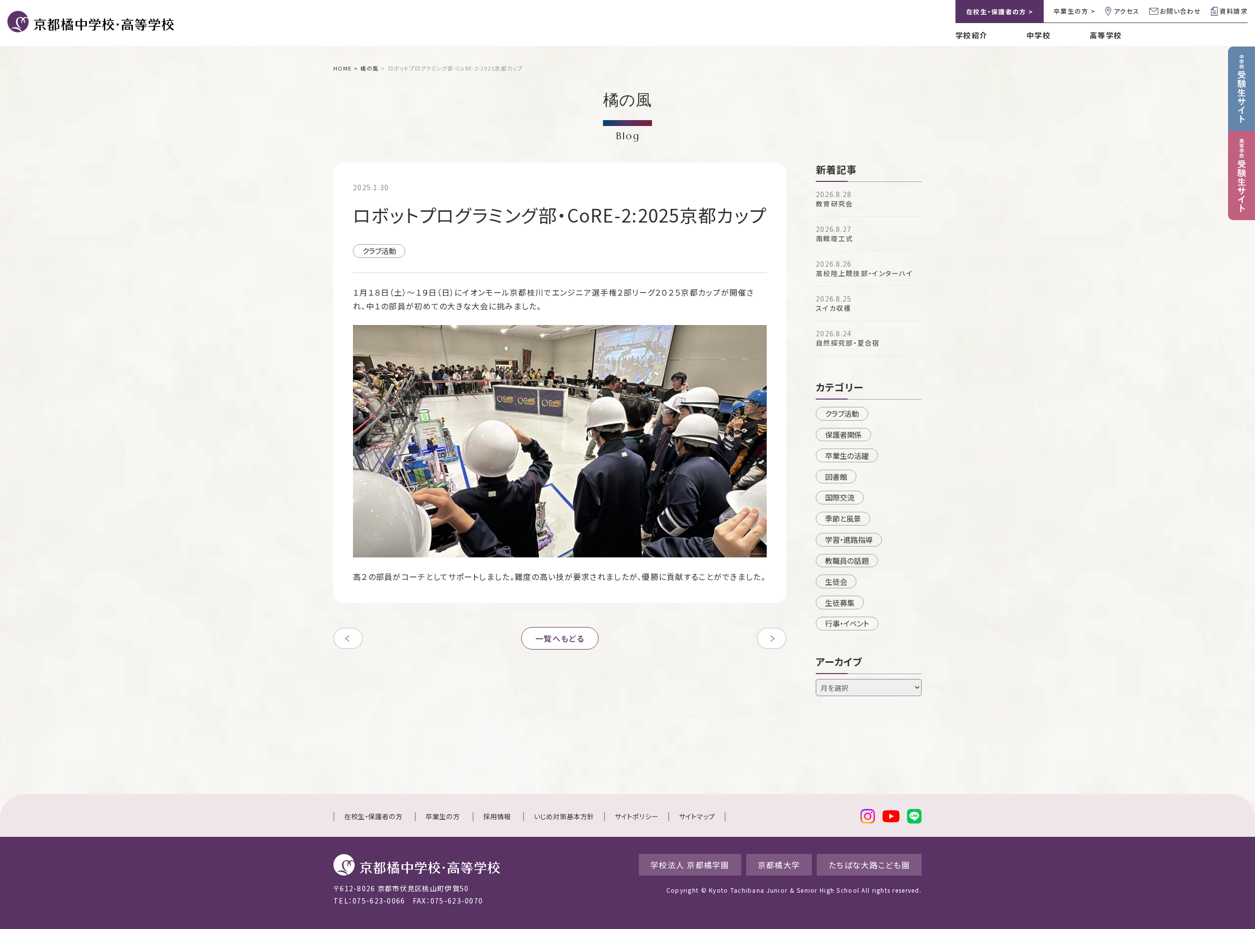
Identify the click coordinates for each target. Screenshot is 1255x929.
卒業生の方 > (1074, 11)
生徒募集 (839, 602)
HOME (342, 68)
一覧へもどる (559, 638)
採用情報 (497, 816)
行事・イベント (847, 623)
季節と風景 (843, 518)
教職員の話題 (847, 560)
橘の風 (369, 68)
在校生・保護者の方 (373, 816)
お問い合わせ (1180, 11)
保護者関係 (843, 434)
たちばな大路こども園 (869, 865)
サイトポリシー (636, 816)
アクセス (1126, 11)
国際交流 (839, 497)
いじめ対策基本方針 (564, 816)
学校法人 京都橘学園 (690, 865)
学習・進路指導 (849, 539)
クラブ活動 (379, 250)
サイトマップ (697, 816)
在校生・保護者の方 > (999, 11)
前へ (348, 638)
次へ (771, 638)
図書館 (836, 476)
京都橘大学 (779, 865)
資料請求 (1234, 11)
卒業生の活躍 (847, 455)
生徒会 (836, 581)
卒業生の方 (443, 816)
